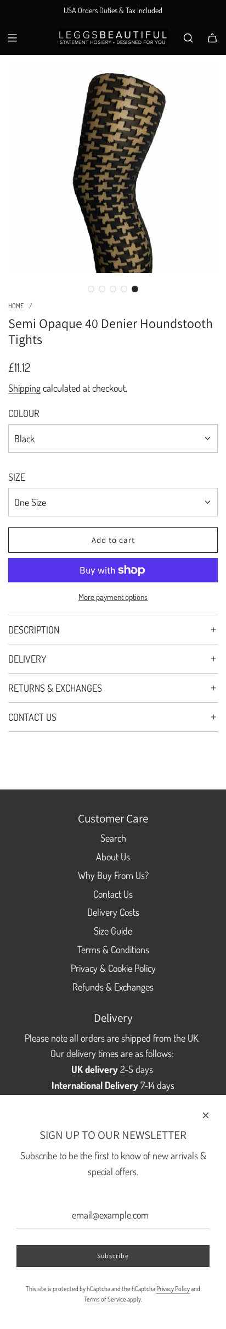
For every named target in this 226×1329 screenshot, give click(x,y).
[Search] (188, 38)
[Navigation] (12, 38)
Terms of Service (105, 1299)
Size (16, 477)
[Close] (206, 1115)
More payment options (113, 597)
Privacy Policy (173, 1288)
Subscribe (113, 1256)
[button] (91, 289)
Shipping (24, 388)
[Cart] (212, 38)
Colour (23, 413)
